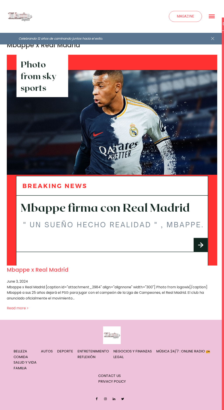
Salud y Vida (25, 362)
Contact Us (109, 375)
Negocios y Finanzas (132, 351)
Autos (47, 351)
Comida (21, 356)
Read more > (18, 308)
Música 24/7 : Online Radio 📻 (183, 351)
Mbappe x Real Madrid (37, 270)
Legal (118, 356)
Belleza (20, 351)
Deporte (65, 351)
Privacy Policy (112, 381)
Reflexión (86, 356)
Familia (20, 368)
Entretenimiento (93, 351)
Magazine (185, 16)
